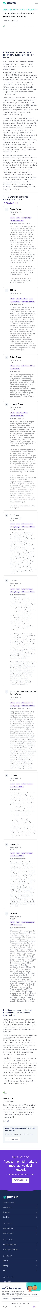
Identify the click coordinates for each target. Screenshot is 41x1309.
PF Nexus (6, 1038)
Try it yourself (12, 1139)
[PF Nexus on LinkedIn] (4, 1121)
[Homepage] (9, 3)
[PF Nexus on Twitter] (8, 1121)
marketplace (7, 1063)
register (24, 1058)
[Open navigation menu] (36, 3)
